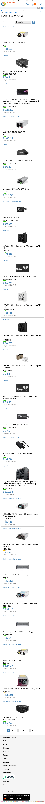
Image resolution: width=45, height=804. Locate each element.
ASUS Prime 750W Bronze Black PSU (17, 161)
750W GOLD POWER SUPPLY (15, 717)
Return (5, 755)
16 (32, 731)
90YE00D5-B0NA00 (9, 399)
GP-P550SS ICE (8, 309)
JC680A (5, 577)
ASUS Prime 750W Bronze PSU (15, 71)
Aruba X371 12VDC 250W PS (14, 660)
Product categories (9, 766)
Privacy (5, 785)
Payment (6, 744)
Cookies (6, 788)
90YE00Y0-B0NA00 (9, 74)
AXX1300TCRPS (8, 192)
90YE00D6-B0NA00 (9, 279)
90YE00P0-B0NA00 (9, 106)
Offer (5, 758)
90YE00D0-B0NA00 (9, 427)
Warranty (6, 751)
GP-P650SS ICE (8, 370)
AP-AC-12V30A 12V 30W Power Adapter (18, 453)
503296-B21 (6, 691)
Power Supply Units (10, 12)
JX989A (5, 456)
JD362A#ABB (7, 634)
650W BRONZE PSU (11, 218)
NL (38, 8)
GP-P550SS (7, 251)
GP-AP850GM (7, 488)
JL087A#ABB (7, 45)
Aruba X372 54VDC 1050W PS (14, 43)
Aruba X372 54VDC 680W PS (14, 132)
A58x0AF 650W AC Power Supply (15, 575)
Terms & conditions (9, 792)
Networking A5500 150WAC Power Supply (18, 632)
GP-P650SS (7, 340)
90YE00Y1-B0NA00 (9, 163)
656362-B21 (6, 606)
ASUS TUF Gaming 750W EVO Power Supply (20, 396)
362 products (7, 22)
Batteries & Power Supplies (34, 11)
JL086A (5, 135)
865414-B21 (6, 549)
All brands (6, 769)
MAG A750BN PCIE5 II (10, 220)
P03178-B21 (7, 519)
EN (42, 8)
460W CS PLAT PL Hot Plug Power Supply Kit (20, 603)
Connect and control (15, 11)
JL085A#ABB (7, 663)
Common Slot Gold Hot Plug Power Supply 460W (21, 689)
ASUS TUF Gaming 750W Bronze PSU (17, 425)
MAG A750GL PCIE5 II (10, 720)
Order (5, 741)
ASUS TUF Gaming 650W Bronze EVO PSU (19, 276)
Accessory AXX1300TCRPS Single (16, 189)
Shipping (6, 748)
